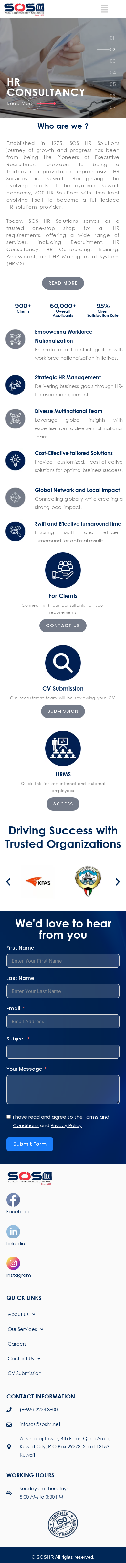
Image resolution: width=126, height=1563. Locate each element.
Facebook (18, 1211)
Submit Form (30, 1144)
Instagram (18, 1275)
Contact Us (21, 1358)
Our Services (22, 1329)
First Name (20, 948)
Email (13, 1008)
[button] (8, 882)
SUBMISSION (63, 711)
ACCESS (63, 804)
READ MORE (63, 283)
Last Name (20, 978)
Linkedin (15, 1243)
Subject (15, 1038)
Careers (17, 1344)
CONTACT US (63, 625)
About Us (18, 1314)
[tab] (113, 39)
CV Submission (24, 1373)
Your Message (24, 1069)
